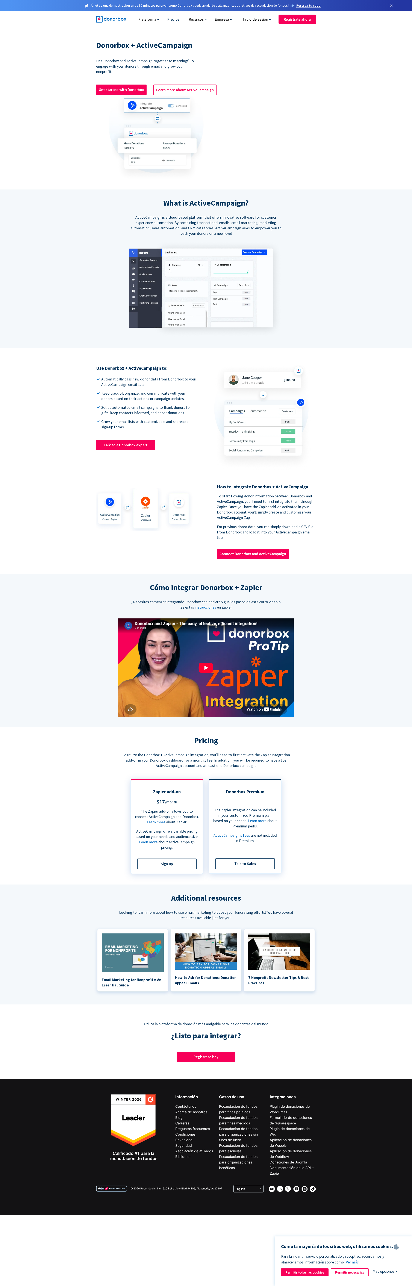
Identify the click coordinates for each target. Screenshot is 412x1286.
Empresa (222, 19)
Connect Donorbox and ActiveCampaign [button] (253, 553)
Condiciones (185, 1134)
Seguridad (183, 1145)
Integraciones (283, 1097)
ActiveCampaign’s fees (232, 835)
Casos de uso (231, 1097)
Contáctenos (185, 1106)
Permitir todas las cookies (304, 1272)
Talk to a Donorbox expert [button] (126, 444)
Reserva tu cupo (308, 5)
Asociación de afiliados (194, 1151)
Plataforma (147, 19)
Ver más (352, 1262)
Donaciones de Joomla (288, 1162)
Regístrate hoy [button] (206, 1056)
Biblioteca (183, 1156)
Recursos (196, 19)
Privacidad (183, 1140)
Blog (179, 1117)
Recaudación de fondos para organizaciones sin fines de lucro (238, 1134)
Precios (173, 19)
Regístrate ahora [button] (297, 19)
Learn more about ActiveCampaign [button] (185, 89)
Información (186, 1097)
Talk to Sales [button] (245, 863)
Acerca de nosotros (191, 1112)
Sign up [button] (167, 863)
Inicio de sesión (255, 19)
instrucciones (205, 607)
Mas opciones (383, 1271)
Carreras (182, 1123)
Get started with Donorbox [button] (121, 89)
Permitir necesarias (349, 1272)
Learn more (156, 821)
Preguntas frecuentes (192, 1129)
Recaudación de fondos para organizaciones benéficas (238, 1162)
